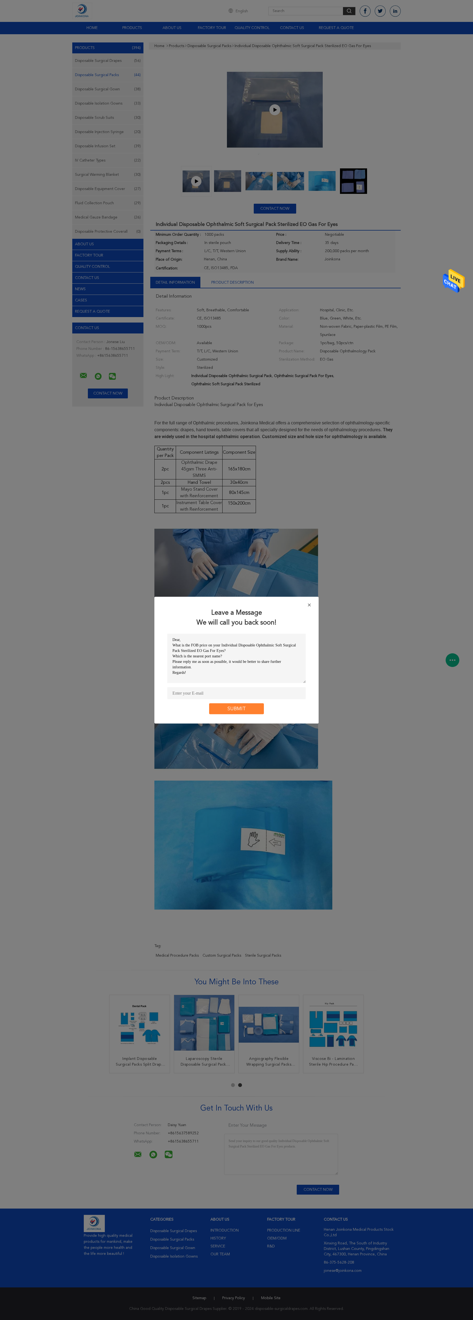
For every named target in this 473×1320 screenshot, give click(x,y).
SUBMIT (236, 708)
